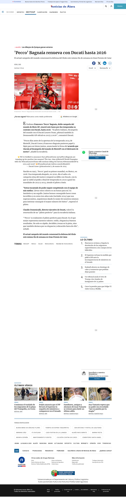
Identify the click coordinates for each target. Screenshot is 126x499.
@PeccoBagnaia (66, 157)
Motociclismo (49, 243)
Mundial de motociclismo (64, 243)
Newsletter (49, 451)
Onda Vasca (55, 464)
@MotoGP (60, 159)
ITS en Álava (36, 432)
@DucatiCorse (50, 157)
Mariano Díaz (21, 432)
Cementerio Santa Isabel (91, 437)
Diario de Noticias (57, 460)
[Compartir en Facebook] (94, 63)
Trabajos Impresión (97, 460)
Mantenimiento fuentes (42, 437)
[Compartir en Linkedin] (104, 63)
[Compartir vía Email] (110, 63)
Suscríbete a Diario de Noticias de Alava (82, 451)
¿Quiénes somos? (105, 451)
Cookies (77, 489)
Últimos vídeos (23, 385)
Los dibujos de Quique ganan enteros (37, 47)
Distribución (75, 460)
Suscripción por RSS (97, 462)
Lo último (86, 239)
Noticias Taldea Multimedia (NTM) (40, 464)
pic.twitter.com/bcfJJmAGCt (59, 164)
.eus (16, 451)
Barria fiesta (97, 432)
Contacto (25, 451)
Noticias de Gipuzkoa (57, 462)
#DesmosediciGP (69, 162)
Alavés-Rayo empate (79, 432)
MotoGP (26, 243)
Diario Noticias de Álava (38, 462)
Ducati (40, 243)
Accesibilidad (84, 489)
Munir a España (22, 437)
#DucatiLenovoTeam (30, 162)
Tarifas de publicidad (78, 464)
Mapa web (75, 462)
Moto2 (33, 243)
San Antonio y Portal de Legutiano (87, 428)
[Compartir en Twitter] (99, 63)
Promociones (37, 451)
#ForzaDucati (43, 164)
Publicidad (60, 451)
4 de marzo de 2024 (59, 166)
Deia (32, 460)
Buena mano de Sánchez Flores (28, 428)
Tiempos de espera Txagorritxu (57, 428)
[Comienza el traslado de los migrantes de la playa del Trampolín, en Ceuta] (26, 394)
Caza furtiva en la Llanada (56, 432)
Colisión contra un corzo (67, 437)
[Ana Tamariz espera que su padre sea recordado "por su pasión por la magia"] (100, 394)
